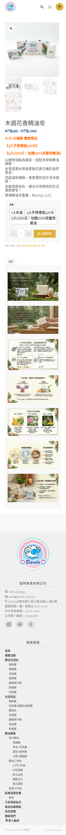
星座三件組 (15, 788)
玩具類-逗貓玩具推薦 (21, 705)
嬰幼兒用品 (11, 660)
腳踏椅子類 (15, 682)
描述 (10, 261)
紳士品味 (18, 774)
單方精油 (14, 738)
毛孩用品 (10, 696)
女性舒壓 (18, 770)
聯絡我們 (10, 816)
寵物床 (12, 710)
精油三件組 (15, 760)
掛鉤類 (12, 687)
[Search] (40, 7)
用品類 (12, 724)
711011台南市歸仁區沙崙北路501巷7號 (32, 601)
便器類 (12, 669)
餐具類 (12, 664)
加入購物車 (44, 233)
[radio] (17, 212)
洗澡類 (12, 673)
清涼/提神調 (20, 751)
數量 (12, 205)
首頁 (7, 651)
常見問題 (10, 811)
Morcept (57, 830)
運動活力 (18, 779)
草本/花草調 (20, 747)
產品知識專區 (13, 806)
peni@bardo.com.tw (22, 596)
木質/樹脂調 (20, 756)
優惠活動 (36, 246)
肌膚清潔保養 (26, 246)
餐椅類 (12, 678)
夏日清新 (18, 783)
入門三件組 (19, 765)
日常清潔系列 (13, 802)
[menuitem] (40, 7)
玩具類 (12, 692)
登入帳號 (13, 820)
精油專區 (10, 733)
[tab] (11, 261)
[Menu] (50, 7)
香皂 (43, 246)
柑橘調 (16, 742)
